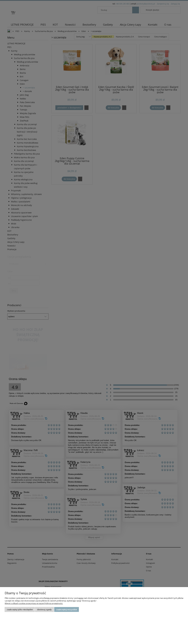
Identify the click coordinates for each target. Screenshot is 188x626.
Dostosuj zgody (44, 609)
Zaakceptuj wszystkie (66, 609)
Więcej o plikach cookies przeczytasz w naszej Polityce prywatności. (34, 603)
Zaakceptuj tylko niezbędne (20, 609)
